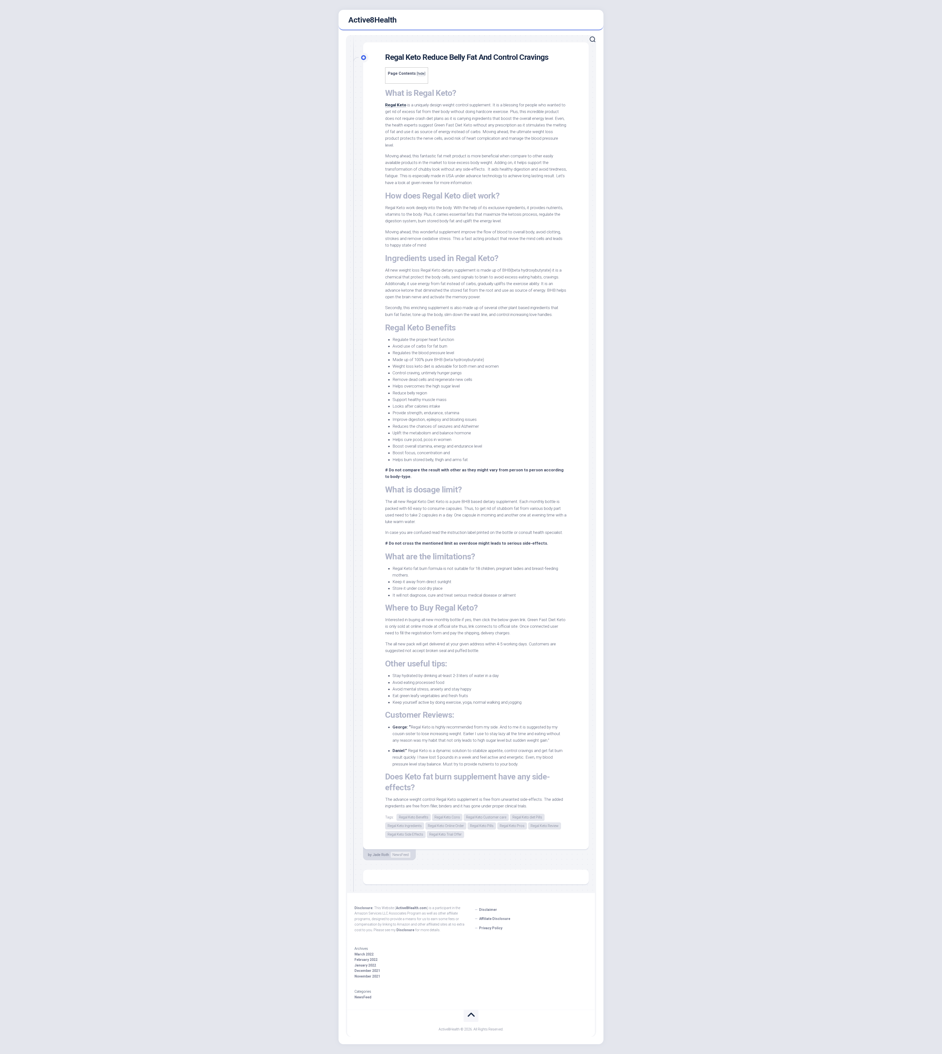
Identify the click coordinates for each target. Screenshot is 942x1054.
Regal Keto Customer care (486, 817)
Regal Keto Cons (447, 817)
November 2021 (367, 976)
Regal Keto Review (545, 826)
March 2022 (364, 954)
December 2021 (367, 971)
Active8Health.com (411, 908)
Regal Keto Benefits (413, 817)
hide (421, 74)
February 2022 (366, 960)
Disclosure (405, 930)
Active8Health (372, 20)
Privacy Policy (490, 928)
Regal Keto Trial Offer (445, 834)
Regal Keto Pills (482, 826)
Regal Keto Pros (512, 826)
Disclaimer (488, 910)
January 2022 (365, 965)
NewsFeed (400, 855)
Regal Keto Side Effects (405, 834)
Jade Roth (381, 855)
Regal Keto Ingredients (405, 826)
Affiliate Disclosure (494, 919)
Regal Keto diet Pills (527, 817)
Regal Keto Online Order (446, 826)
